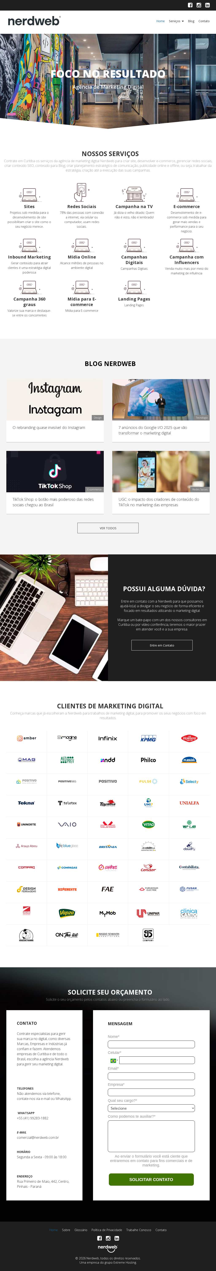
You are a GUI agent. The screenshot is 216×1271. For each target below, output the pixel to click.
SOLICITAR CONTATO (151, 1179)
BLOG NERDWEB (110, 363)
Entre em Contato (162, 645)
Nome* (113, 1036)
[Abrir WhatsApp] (205, 1260)
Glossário (80, 1230)
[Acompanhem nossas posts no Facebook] (190, 5)
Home (160, 21)
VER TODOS (108, 528)
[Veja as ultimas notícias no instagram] (199, 5)
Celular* (114, 1053)
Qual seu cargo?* (122, 1100)
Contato (204, 21)
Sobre (66, 1230)
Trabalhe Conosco (138, 1230)
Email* (113, 1068)
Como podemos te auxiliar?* (131, 1116)
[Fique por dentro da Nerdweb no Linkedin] (207, 5)
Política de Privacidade (107, 1230)
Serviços (174, 21)
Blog (191, 21)
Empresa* (116, 1084)
